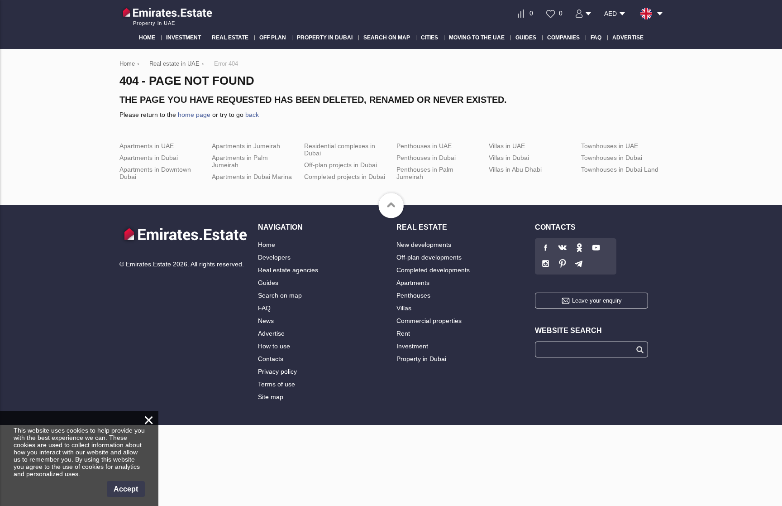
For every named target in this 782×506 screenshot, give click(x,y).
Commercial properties (429, 320)
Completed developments (433, 270)
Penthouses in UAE (424, 145)
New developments (423, 244)
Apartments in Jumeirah (246, 145)
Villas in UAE (507, 145)
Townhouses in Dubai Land (619, 169)
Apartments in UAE (146, 145)
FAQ (264, 308)
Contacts (270, 358)
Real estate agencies (288, 270)
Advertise (271, 333)
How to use (274, 346)
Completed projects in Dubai (344, 176)
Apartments (412, 282)
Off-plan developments (429, 257)
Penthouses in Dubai (426, 157)
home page (194, 114)
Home (266, 244)
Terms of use (276, 384)
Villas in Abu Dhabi (515, 169)
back (252, 114)
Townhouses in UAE (609, 145)
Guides (268, 282)
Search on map (280, 295)
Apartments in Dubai (148, 157)
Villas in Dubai (509, 157)
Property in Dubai (421, 358)
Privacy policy (277, 371)
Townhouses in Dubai (611, 157)
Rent (403, 333)
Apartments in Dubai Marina (252, 176)
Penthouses (413, 295)
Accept (126, 489)
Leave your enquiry (597, 300)
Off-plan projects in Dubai (340, 165)
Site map (270, 396)
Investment (412, 346)
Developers (274, 257)
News (266, 320)
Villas (403, 308)
